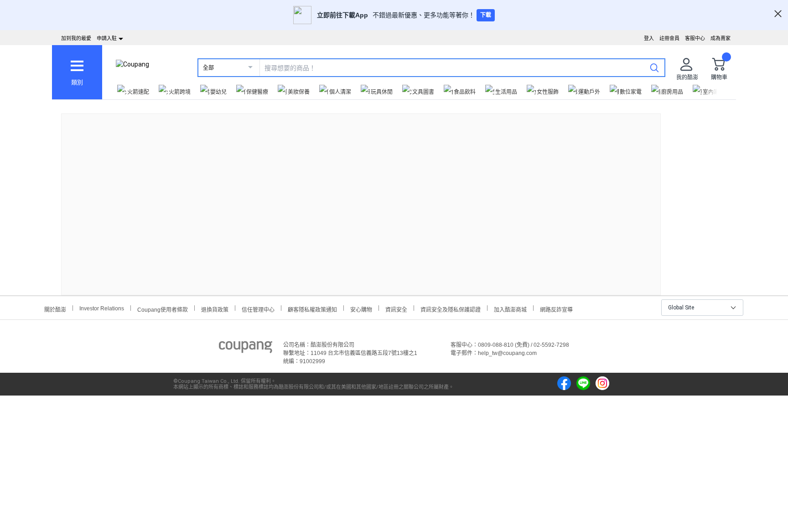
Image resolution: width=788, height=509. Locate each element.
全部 (208, 68)
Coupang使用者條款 (162, 309)
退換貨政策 (214, 309)
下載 (485, 15)
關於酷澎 (55, 309)
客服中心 (695, 38)
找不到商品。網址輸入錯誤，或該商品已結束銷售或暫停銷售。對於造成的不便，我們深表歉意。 (361, 197)
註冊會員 (669, 38)
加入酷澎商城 (510, 309)
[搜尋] (654, 67)
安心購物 (361, 309)
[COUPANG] (245, 348)
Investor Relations (101, 308)
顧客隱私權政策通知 (312, 309)
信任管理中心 (258, 309)
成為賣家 (720, 38)
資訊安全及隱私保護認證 (450, 309)
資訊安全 (396, 309)
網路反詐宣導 (556, 309)
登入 (649, 38)
